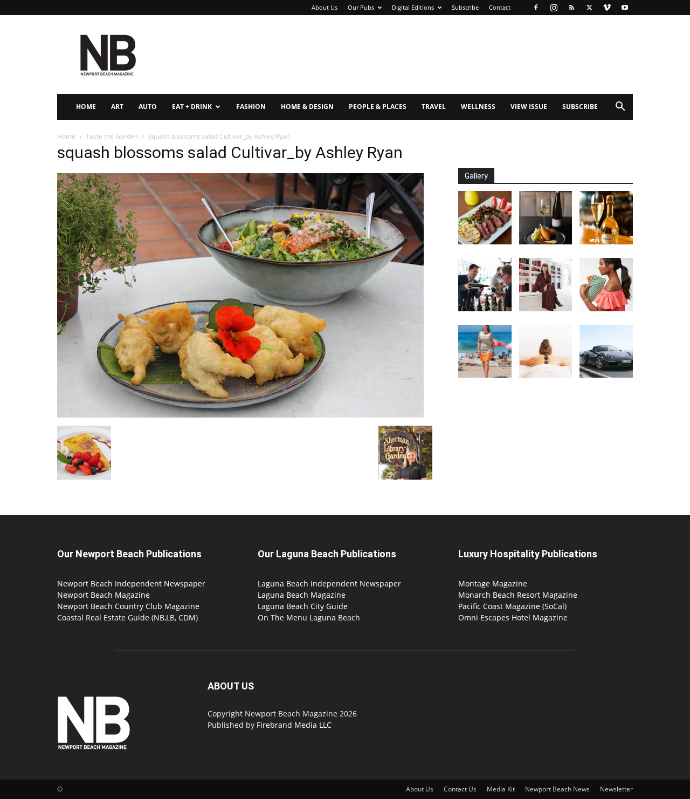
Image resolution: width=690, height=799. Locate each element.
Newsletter (616, 789)
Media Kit (501, 789)
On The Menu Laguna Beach (309, 617)
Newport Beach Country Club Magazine (128, 606)
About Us (324, 7)
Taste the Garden (112, 136)
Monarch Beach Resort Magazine (517, 595)
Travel (434, 106)
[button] (620, 108)
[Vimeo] (607, 7)
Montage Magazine (492, 583)
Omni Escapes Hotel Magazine (513, 617)
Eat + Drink (192, 106)
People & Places (377, 106)
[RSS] (571, 7)
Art (117, 106)
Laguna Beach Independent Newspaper (329, 583)
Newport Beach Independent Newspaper (131, 583)
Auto (148, 106)
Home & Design (307, 106)
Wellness (478, 106)
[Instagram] (554, 7)
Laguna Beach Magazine (302, 595)
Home (86, 106)
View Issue (528, 106)
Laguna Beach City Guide (303, 606)
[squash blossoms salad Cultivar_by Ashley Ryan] (240, 414)
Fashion (251, 106)
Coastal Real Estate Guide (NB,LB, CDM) (127, 617)
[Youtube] (625, 7)
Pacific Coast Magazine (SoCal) (512, 606)
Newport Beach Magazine (103, 595)
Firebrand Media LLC (294, 725)
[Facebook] (536, 7)
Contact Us (460, 789)
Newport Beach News (557, 789)
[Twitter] (589, 7)
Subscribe (465, 7)
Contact (499, 7)
